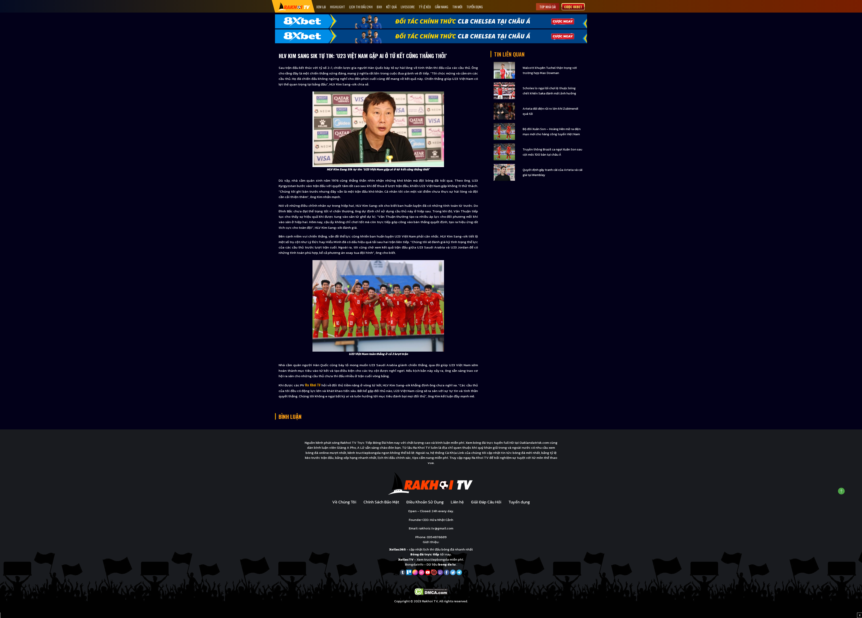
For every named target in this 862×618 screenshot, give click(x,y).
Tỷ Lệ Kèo (425, 6)
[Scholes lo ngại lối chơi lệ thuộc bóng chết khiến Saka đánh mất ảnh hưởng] (504, 90)
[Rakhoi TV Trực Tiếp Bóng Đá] (294, 6)
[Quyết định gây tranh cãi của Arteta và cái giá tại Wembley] (504, 172)
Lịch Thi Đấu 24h (361, 6)
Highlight (337, 6)
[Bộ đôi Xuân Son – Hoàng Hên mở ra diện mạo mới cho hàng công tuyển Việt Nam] (504, 131)
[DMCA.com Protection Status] (431, 591)
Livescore (408, 6)
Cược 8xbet (573, 6)
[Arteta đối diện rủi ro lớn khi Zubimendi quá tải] (504, 111)
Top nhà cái (547, 6)
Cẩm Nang (441, 6)
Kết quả (391, 6)
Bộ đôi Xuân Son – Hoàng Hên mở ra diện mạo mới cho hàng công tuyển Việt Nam (552, 132)
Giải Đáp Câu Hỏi (486, 502)
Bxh (379, 6)
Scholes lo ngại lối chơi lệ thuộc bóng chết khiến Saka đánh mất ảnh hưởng (549, 91)
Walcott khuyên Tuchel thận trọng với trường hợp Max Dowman (550, 70)
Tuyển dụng (474, 6)
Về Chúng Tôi (344, 502)
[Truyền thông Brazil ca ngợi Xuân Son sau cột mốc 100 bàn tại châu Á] (504, 151)
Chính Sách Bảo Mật (381, 502)
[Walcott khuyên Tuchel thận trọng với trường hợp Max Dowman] (504, 70)
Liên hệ (457, 502)
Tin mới (457, 6)
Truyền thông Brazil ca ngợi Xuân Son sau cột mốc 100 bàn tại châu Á (552, 152)
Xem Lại (321, 6)
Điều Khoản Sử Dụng (425, 502)
